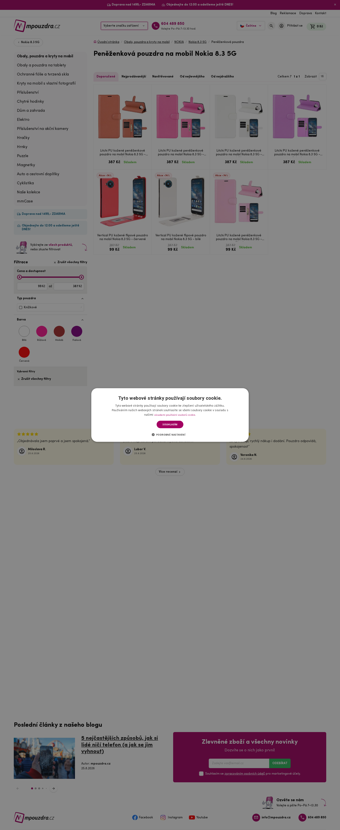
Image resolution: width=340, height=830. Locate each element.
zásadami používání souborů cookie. (175, 414)
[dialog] (170, 415)
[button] (170, 434)
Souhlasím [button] (170, 424)
